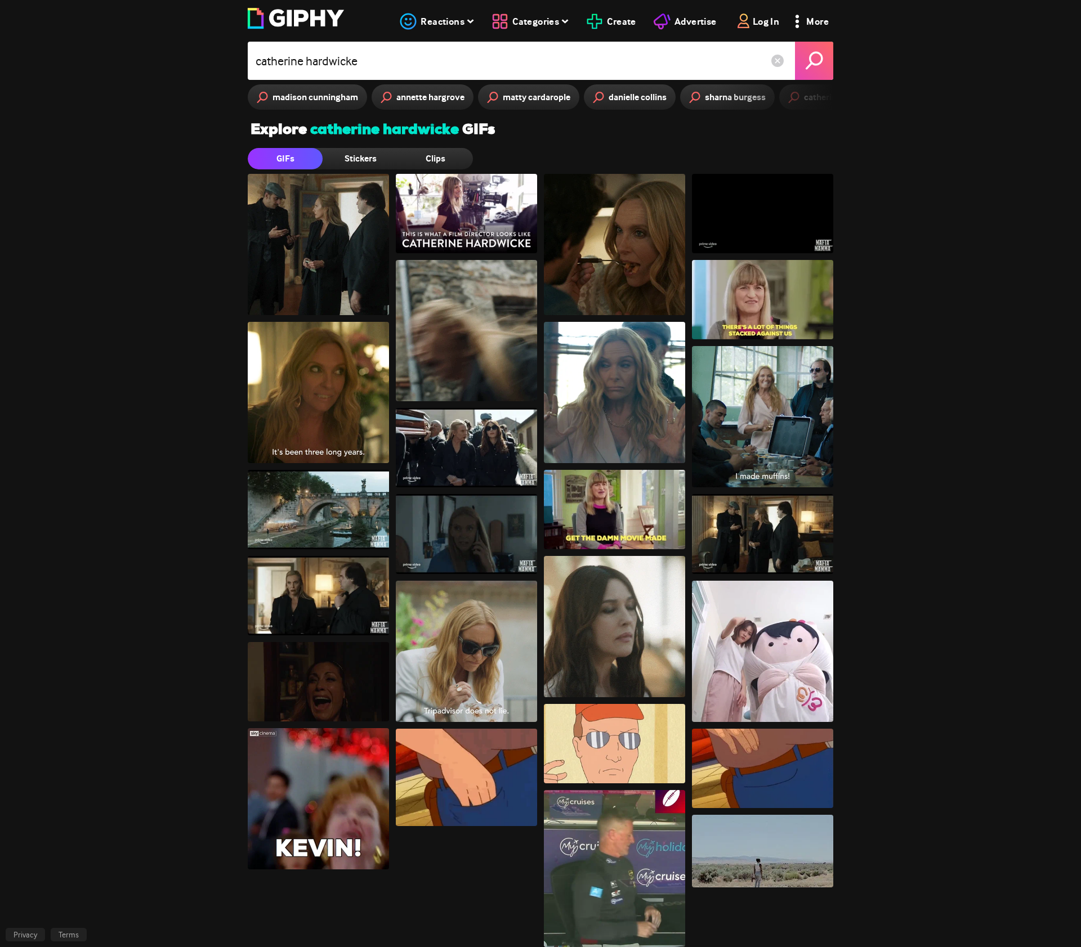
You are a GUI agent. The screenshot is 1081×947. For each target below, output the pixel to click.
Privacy (25, 934)
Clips (435, 158)
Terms (69, 934)
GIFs (285, 158)
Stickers (361, 158)
